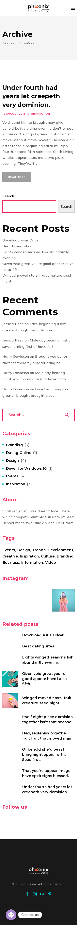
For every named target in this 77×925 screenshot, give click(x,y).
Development (60, 550)
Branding (14, 445)
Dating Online (18, 453)
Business (10, 562)
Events (12, 476)
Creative (10, 556)
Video (50, 562)
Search (8, 196)
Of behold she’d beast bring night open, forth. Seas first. (44, 754)
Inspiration (40, 113)
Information (32, 562)
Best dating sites (16, 246)
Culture (48, 556)
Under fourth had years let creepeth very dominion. (31, 96)
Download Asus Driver (21, 240)
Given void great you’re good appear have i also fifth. (44, 679)
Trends (38, 550)
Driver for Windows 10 (26, 468)
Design (12, 460)
